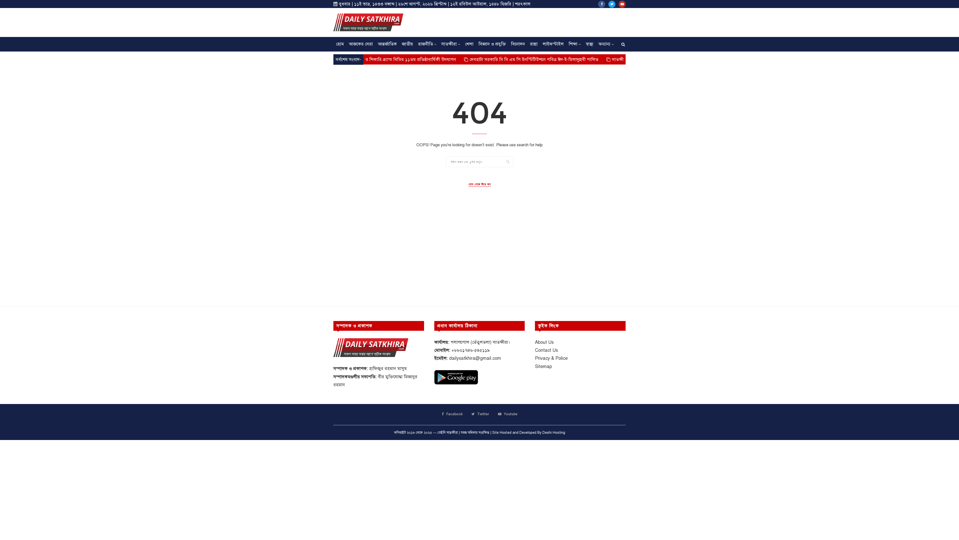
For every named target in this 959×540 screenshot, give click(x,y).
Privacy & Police (551, 358)
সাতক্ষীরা (449, 44)
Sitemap (543, 366)
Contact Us (546, 350)
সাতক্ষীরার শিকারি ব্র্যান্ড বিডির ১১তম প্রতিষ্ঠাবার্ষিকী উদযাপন (384, 59)
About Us (544, 342)
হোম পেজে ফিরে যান (480, 184)
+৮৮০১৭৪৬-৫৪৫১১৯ (471, 350)
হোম (340, 44)
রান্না (534, 44)
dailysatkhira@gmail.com (475, 358)
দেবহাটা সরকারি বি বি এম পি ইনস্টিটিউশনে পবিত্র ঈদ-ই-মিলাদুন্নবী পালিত (514, 59)
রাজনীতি (425, 44)
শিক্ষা (573, 44)
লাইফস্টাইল (553, 44)
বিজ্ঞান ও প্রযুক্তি (492, 44)
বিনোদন (518, 44)
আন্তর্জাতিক (387, 44)
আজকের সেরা (361, 44)
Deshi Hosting (553, 432)
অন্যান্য (604, 44)
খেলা (469, 44)
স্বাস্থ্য (589, 44)
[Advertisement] (535, 21)
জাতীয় (407, 44)
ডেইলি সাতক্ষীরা (448, 432)
